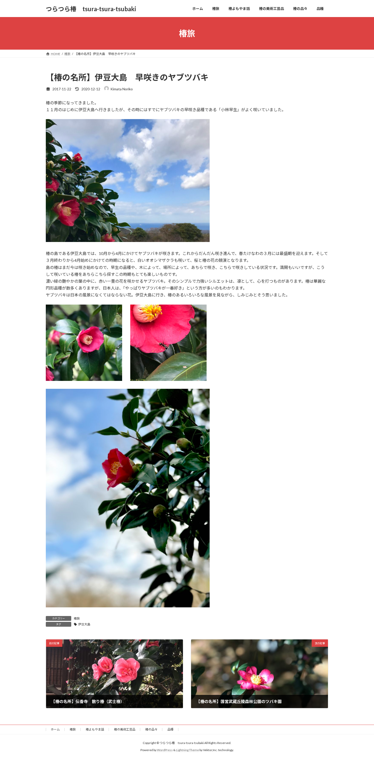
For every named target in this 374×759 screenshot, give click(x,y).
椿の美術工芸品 (124, 729)
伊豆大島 (84, 624)
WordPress (165, 750)
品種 (170, 729)
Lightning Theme (187, 750)
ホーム (55, 729)
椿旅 (77, 618)
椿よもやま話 (95, 729)
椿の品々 (151, 729)
